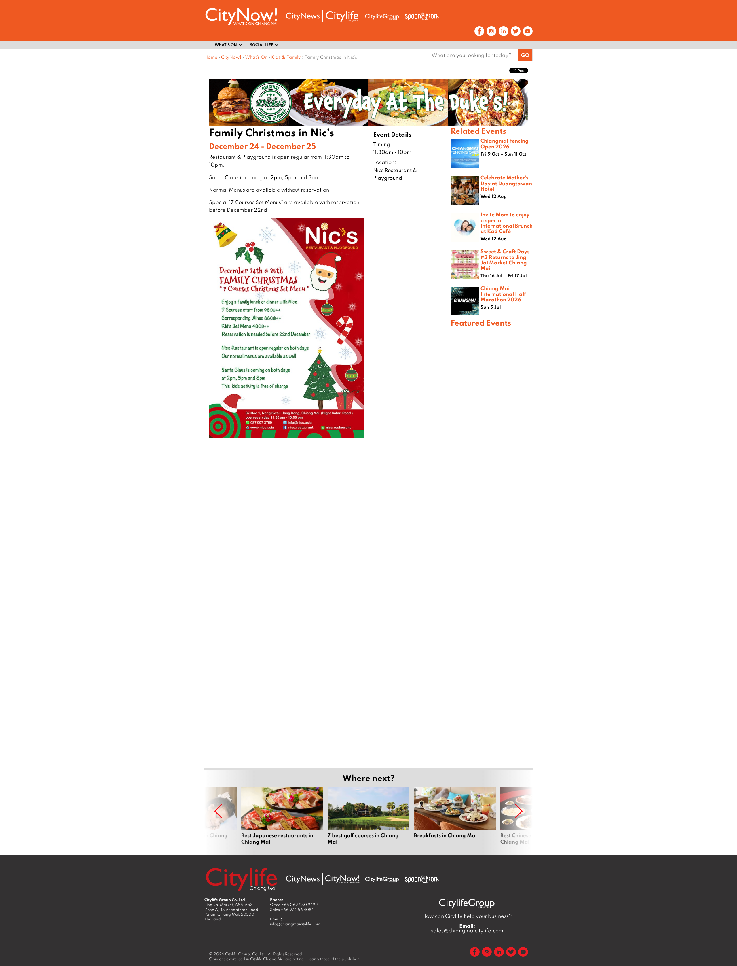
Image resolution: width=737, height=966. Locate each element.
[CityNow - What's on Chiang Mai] (342, 879)
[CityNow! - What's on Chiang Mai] (241, 16)
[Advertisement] (492, 536)
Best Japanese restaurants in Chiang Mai (282, 816)
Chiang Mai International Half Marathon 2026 (503, 294)
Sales (292, 909)
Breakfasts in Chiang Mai (455, 816)
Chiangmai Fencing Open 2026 (504, 143)
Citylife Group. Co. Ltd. (246, 953)
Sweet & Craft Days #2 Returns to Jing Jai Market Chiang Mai (504, 259)
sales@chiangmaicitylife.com (467, 928)
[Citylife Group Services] (382, 16)
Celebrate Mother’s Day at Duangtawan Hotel (506, 183)
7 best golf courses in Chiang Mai (368, 816)
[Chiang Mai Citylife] (342, 16)
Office (294, 904)
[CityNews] (302, 16)
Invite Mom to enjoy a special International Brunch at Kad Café (506, 223)
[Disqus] (327, 527)
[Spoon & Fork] (421, 16)
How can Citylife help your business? (467, 916)
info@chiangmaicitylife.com (295, 924)
